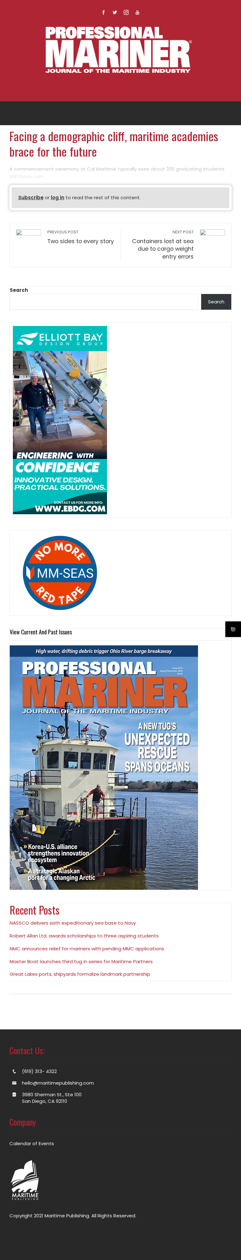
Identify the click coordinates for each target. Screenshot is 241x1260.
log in (57, 197)
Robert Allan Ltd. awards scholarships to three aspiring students (84, 935)
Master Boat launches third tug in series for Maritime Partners (81, 961)
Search (19, 290)
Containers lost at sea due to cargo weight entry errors (163, 244)
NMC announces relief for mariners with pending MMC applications (87, 948)
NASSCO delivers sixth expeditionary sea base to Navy (73, 923)
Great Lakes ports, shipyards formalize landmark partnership (80, 974)
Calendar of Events (31, 1143)
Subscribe (31, 197)
